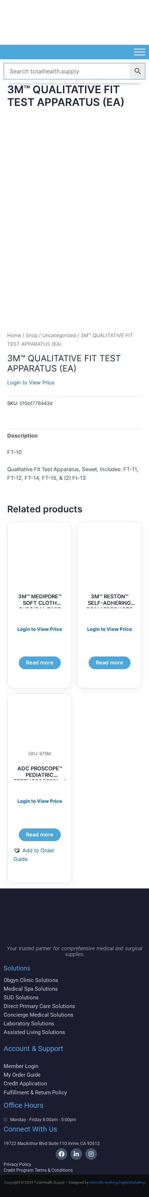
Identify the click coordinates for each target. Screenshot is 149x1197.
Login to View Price (30, 382)
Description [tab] (22, 435)
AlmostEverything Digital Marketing (117, 1182)
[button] (39, 855)
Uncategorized (59, 335)
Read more (40, 662)
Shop (32, 335)
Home (14, 335)
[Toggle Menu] (139, 51)
